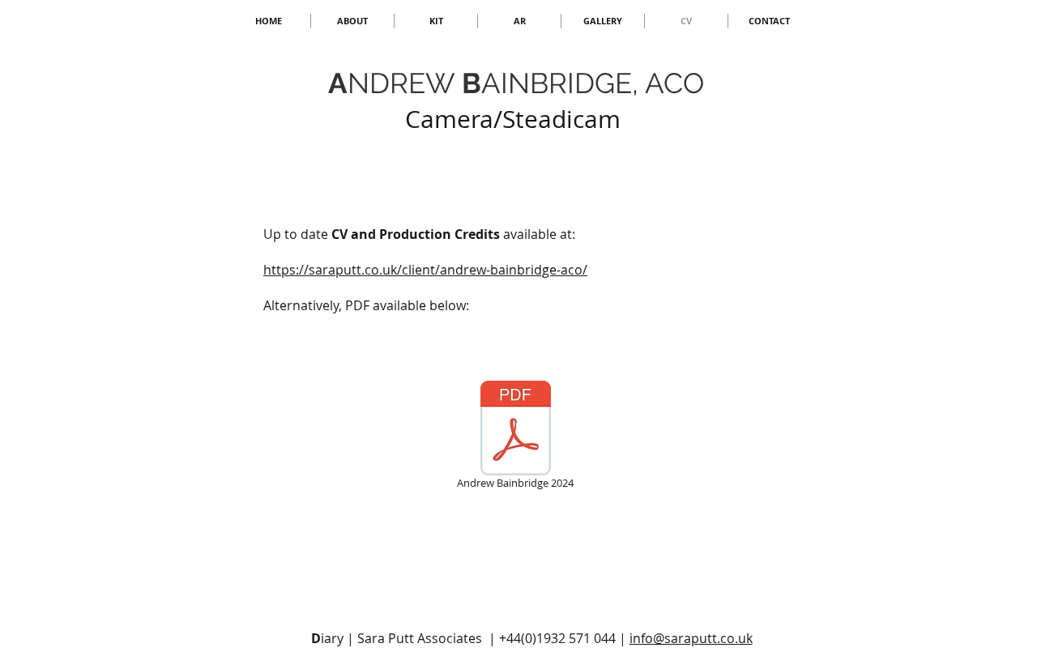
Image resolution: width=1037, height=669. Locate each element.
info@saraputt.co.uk (691, 638)
